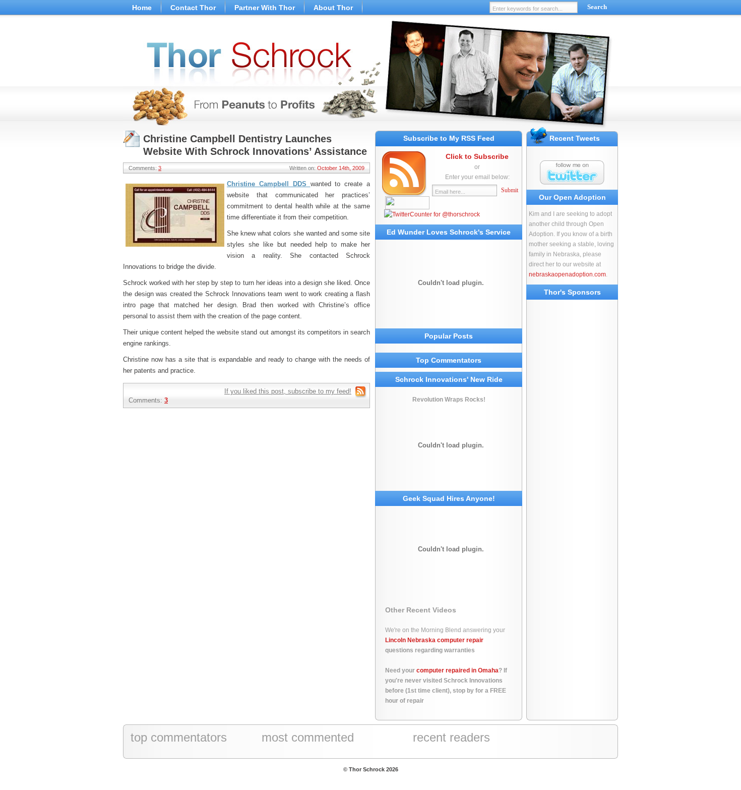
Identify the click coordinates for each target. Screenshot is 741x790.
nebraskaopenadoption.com (567, 274)
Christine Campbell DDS (269, 184)
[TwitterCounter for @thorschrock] (432, 214)
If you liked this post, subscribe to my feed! (287, 391)
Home (142, 8)
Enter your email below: (477, 177)
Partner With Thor (264, 8)
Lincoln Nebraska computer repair (434, 640)
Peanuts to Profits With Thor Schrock (370, 76)
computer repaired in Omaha (457, 670)
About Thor (333, 8)
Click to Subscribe (477, 156)
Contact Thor (193, 8)
